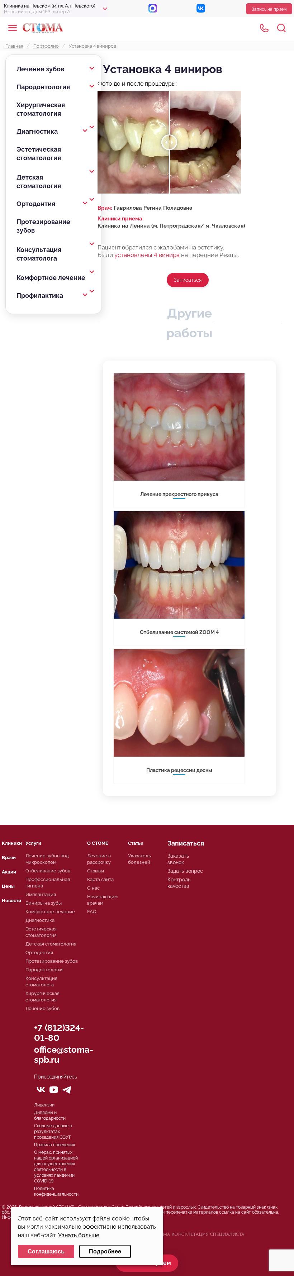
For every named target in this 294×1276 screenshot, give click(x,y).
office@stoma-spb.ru (63, 1054)
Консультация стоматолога (38, 254)
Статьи (135, 843)
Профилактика (39, 295)
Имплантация (40, 894)
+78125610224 (264, 28)
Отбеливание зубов (47, 870)
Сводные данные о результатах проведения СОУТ (53, 1131)
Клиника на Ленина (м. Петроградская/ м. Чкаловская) (171, 226)
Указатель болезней (139, 859)
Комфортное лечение (50, 277)
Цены (8, 886)
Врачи (9, 857)
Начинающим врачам (102, 900)
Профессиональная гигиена (47, 883)
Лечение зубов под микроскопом (47, 859)
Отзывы (95, 870)
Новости (11, 900)
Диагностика (37, 131)
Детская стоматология (38, 181)
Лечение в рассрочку (99, 859)
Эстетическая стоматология (38, 154)
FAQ (91, 911)
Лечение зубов (40, 69)
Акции (9, 872)
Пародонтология (43, 87)
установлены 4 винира (147, 254)
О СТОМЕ (97, 843)
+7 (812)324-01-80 (59, 1033)
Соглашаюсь (46, 1251)
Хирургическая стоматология (40, 109)
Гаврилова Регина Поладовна (153, 208)
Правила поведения (54, 1144)
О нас (93, 888)
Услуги (33, 843)
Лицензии (44, 1105)
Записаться (187, 280)
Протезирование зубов (43, 226)
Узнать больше (78, 1235)
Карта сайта (100, 879)
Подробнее (105, 1251)
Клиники (12, 843)
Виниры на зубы (43, 903)
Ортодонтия (35, 204)
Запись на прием (269, 9)
